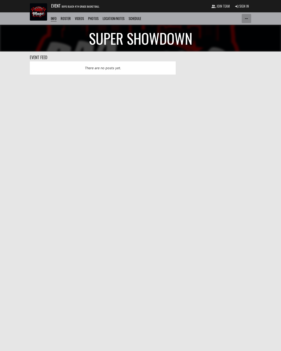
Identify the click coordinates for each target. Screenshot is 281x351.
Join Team (223, 6)
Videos (79, 18)
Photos (93, 18)
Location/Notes (113, 18)
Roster (66, 18)
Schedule (135, 18)
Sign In (243, 6)
